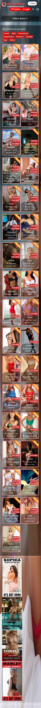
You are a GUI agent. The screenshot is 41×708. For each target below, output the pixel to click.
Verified (29, 37)
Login (27, 9)
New (5, 40)
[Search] (33, 9)
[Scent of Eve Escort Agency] (12, 661)
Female (6, 33)
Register (16, 9)
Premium (20, 37)
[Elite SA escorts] (12, 700)
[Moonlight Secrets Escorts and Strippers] (12, 629)
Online (12, 40)
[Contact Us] (37, 9)
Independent (8, 37)
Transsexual (23, 33)
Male (14, 33)
